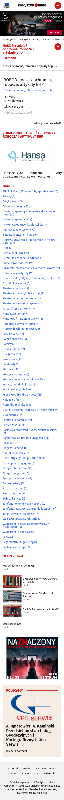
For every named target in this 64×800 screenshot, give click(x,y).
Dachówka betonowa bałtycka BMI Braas (40, 580)
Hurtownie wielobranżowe (19, 328)
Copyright (9, 785)
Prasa (6, 442)
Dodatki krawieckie (14, 283)
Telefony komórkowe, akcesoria (22, 503)
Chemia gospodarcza (16, 263)
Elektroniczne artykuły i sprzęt (21, 293)
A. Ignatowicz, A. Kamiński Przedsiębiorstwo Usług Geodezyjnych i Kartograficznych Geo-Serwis (30, 735)
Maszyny (8, 369)
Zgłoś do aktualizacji (19, 112)
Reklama (28, 768)
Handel (46, 39)
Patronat (41, 768)
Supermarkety (11, 483)
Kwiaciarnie (10, 359)
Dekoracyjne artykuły (16, 273)
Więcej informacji (17, 751)
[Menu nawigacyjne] (57, 5)
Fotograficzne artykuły (16, 308)
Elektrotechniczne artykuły (19, 298)
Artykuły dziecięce (14, 206)
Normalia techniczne (16, 404)
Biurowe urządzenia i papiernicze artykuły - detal (30, 241)
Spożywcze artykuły (15, 478)
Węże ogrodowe (12, 623)
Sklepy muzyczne (13, 473)
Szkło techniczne (13, 488)
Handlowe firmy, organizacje (20, 318)
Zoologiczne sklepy (14, 547)
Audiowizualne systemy (17, 229)
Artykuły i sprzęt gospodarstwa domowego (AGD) (29, 213)
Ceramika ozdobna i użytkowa (21, 258)
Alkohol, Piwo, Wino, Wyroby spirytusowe (28, 191)
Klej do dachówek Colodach (19, 565)
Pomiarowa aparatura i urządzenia (24, 438)
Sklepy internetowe (15, 468)
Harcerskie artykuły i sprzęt (20, 323)
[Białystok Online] (32, 5)
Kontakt (14, 773)
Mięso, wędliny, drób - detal (20, 394)
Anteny (7, 196)
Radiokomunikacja (14, 453)
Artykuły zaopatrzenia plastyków (23, 224)
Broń (6, 248)
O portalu (13, 768)
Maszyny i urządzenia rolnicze (21, 379)
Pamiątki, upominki (15, 420)
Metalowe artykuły (14, 389)
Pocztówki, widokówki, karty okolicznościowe (30, 430)
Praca (52, 768)
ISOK (36, 773)
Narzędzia (9, 399)
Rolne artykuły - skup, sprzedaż (22, 458)
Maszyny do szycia (14, 374)
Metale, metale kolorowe (18, 384)
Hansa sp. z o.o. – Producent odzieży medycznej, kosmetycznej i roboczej (27, 175)
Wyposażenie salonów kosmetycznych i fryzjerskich (27, 525)
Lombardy (9, 364)
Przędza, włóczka (13, 448)
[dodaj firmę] (57, 46)
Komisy (7, 344)
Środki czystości (13, 493)
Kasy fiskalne (11, 334)
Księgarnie (9, 354)
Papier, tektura (12, 425)
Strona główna (9, 39)
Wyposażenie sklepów (16, 532)
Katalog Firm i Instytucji (29, 39)
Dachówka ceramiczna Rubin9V (41, 609)
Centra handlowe (13, 252)
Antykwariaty (11, 201)
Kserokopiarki (11, 349)
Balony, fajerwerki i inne (17, 234)
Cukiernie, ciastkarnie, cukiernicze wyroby (29, 268)
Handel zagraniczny (15, 313)
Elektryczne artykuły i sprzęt (20, 303)
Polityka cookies (45, 782)
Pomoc (26, 773)
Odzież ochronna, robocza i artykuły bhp (28, 66)
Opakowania (10, 414)
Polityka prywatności (21, 782)
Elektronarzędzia (13, 288)
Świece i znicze (12, 498)
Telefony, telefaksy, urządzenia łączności (28, 508)
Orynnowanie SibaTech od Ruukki (38, 595)
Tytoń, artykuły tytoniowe (18, 513)
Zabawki (8, 537)
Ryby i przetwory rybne (17, 463)
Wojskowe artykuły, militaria (20, 518)
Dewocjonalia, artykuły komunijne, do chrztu (30, 278)
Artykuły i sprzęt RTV (15, 219)
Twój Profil (48, 773)
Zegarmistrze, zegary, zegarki (20, 542)
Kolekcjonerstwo (13, 339)
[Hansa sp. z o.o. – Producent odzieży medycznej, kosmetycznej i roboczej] (28, 156)
